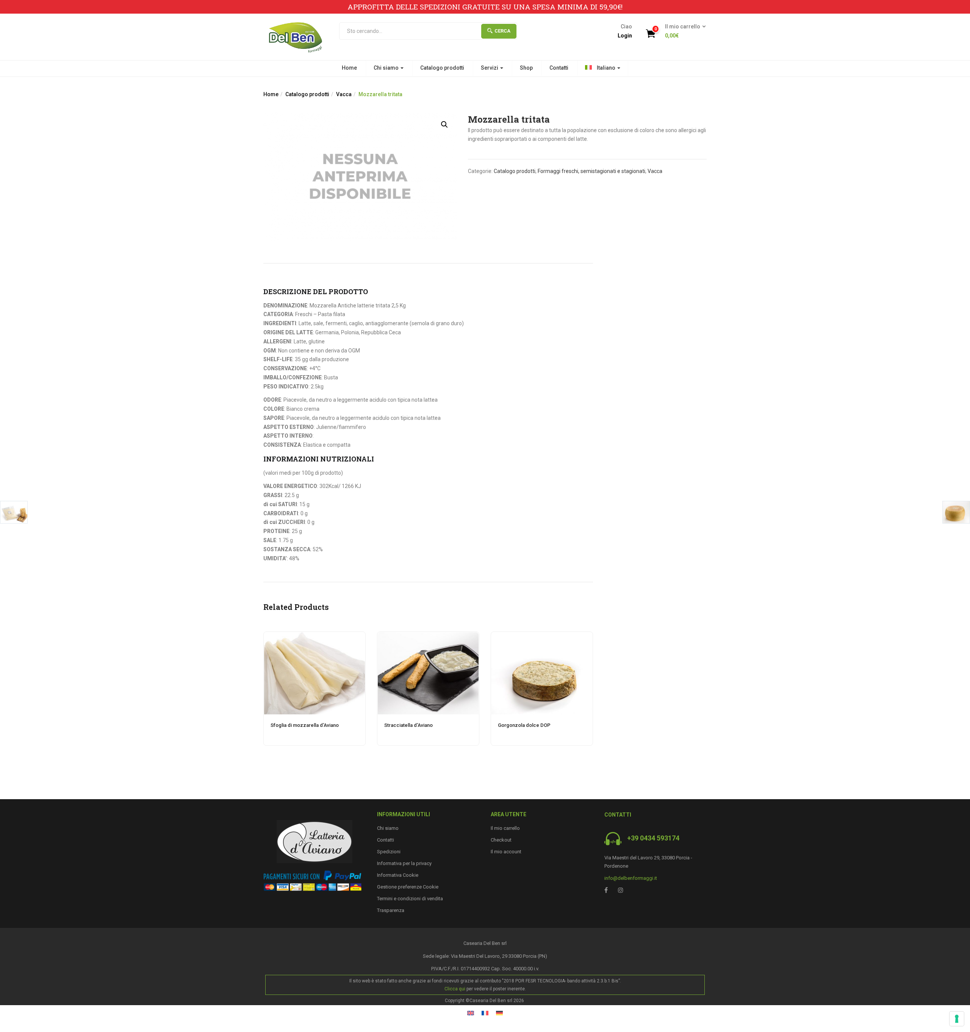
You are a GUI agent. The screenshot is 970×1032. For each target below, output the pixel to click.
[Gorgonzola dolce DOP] (541, 636)
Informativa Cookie (397, 875)
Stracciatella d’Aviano (408, 725)
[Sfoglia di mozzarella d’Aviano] (314, 636)
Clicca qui (454, 988)
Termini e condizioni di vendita (410, 898)
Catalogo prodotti (442, 68)
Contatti (558, 68)
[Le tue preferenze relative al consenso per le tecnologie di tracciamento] (957, 1019)
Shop (526, 68)
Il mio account (506, 851)
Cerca (502, 31)
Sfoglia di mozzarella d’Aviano (305, 725)
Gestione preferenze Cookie (407, 887)
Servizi (490, 68)
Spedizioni (389, 851)
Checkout (501, 840)
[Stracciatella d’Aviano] (428, 636)
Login (625, 36)
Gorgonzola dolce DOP (524, 725)
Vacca (344, 94)
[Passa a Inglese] (470, 1013)
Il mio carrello (505, 828)
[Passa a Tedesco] (499, 1013)
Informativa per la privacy (404, 863)
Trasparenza (390, 910)
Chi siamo (387, 68)
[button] (683, 31)
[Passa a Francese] (485, 1013)
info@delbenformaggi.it (630, 878)
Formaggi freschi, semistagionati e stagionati (591, 171)
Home (349, 68)
